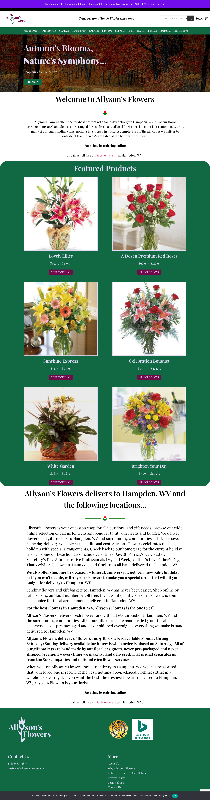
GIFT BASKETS (181, 31)
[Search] (190, 18)
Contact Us (114, 787)
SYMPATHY (94, 31)
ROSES (131, 31)
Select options (60, 272)
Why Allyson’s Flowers (121, 768)
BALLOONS (165, 31)
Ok (175, 795)
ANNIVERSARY (79, 31)
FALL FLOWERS (49, 31)
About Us (113, 763)
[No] (205, 795)
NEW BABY (64, 31)
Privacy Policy (116, 778)
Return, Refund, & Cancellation (127, 773)
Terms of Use (116, 782)
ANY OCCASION (31, 31)
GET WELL (120, 31)
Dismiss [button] (161, 4)
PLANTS (141, 31)
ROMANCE (152, 31)
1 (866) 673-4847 (106, 155)
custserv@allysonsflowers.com (26, 768)
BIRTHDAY (107, 31)
